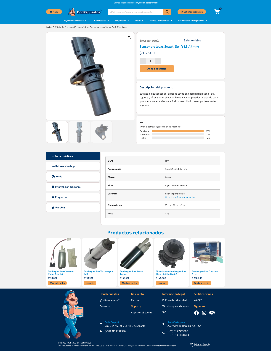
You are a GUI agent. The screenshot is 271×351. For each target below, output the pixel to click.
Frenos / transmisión (159, 20)
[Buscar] (167, 12)
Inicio (48, 27)
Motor (138, 20)
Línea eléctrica (99, 20)
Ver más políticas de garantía (180, 197)
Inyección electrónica (78, 27)
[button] (129, 37)
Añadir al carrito (156, 68)
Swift (64, 27)
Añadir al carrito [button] (57, 283)
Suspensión (120, 20)
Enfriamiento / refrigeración (191, 20)
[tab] (73, 156)
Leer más (90, 283)
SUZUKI (56, 27)
